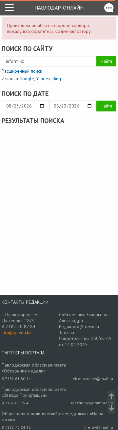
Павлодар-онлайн (59, 7)
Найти (106, 61)
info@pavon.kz (16, 332)
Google (26, 79)
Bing (56, 79)
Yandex (43, 79)
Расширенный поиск (22, 71)
